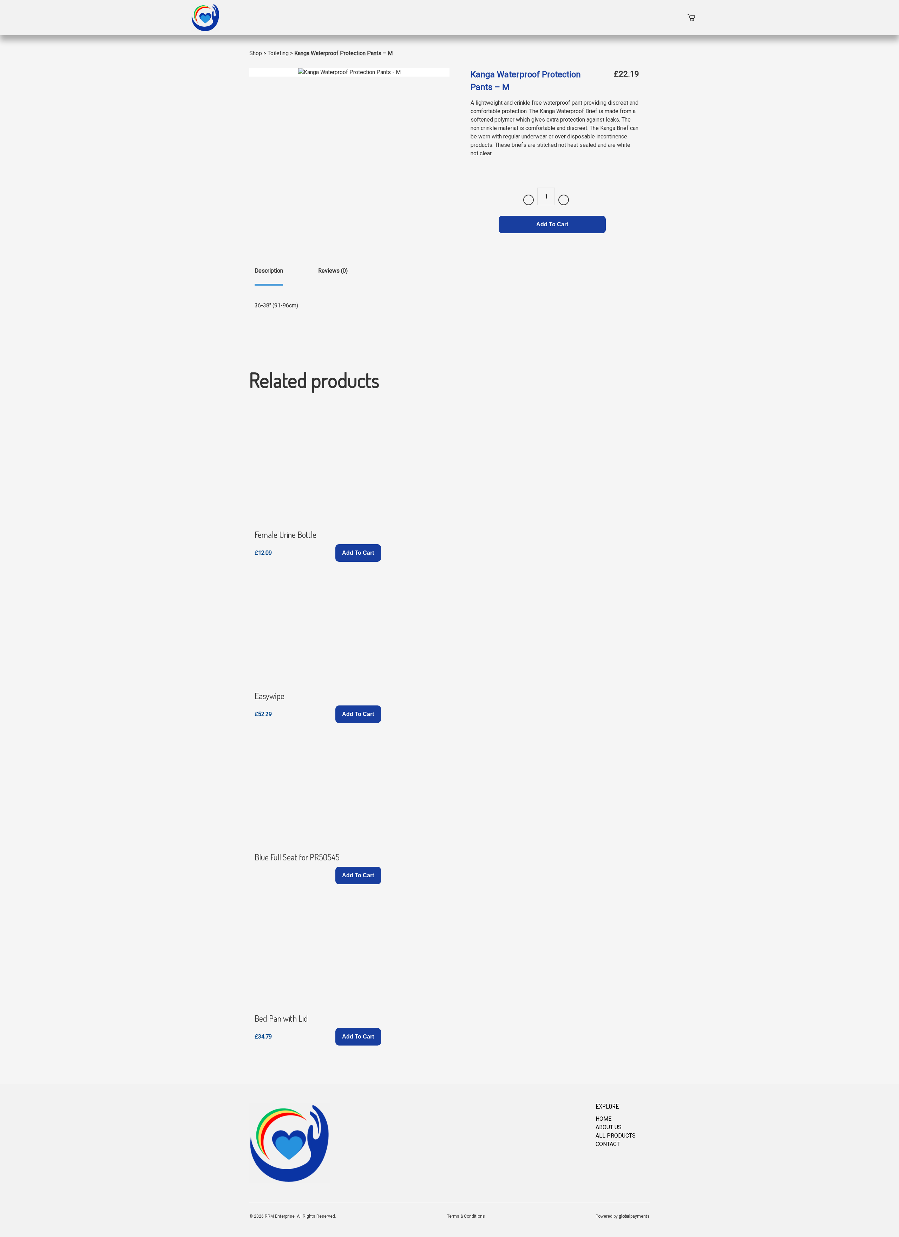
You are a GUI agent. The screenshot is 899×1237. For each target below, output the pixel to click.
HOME (603, 1118)
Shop (255, 53)
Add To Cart (552, 224)
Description (269, 270)
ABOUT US (609, 1127)
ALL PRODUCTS (616, 1135)
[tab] (269, 276)
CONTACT (608, 1144)
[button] (358, 553)
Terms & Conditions (466, 1216)
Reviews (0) (333, 270)
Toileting (278, 53)
